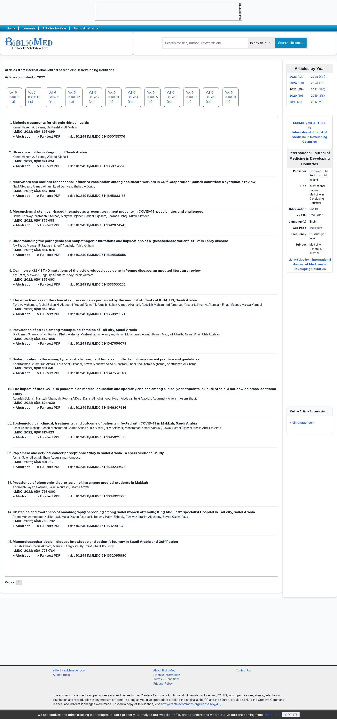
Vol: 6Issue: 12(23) (74, 97)
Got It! (291, 715)
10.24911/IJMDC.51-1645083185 (101, 196)
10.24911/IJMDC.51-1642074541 (100, 225)
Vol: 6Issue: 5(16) (152, 97)
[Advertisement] (309, 335)
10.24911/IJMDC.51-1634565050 (101, 255)
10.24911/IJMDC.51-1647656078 (101, 343)
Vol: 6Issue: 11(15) (54, 97)
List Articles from (309, 264)
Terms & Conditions (166, 679)
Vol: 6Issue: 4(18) (133, 97)
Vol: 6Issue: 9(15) (230, 97)
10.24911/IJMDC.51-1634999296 (101, 496)
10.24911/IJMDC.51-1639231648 (101, 467)
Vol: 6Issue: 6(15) (172, 97)
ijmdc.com (316, 227)
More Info (271, 715)
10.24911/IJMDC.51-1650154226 (100, 166)
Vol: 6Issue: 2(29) (94, 97)
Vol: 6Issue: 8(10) (211, 97)
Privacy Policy (163, 683)
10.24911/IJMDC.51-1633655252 (101, 284)
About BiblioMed (164, 670)
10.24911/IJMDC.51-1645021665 (101, 437)
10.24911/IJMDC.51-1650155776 (100, 136)
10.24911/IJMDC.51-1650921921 (100, 314)
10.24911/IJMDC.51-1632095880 (101, 555)
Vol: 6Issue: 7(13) (191, 97)
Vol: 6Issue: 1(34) (14, 97)
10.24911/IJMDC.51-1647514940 (101, 373)
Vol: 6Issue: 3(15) (113, 97)
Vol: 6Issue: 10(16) (34, 97)
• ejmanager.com (302, 423)
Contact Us (243, 670)
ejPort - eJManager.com (69, 670)
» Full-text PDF (48, 136)
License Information (166, 675)
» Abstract (21, 136)
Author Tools (61, 675)
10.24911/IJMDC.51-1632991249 (101, 526)
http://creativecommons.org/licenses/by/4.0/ (191, 704)
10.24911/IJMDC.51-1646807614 (101, 407)
